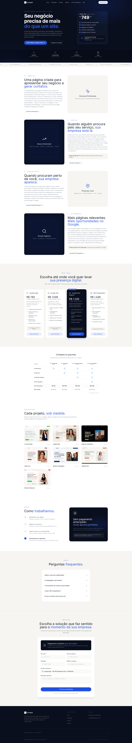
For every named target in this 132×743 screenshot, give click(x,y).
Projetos (67, 2)
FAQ (84, 2)
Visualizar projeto (36, 434)
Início (48, 2)
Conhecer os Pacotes (56, 42)
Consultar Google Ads (74, 162)
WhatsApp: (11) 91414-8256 (94, 715)
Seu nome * (43, 653)
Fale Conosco (103, 2)
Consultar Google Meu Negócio (33, 205)
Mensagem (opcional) (46, 675)
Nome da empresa (71, 653)
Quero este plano (34, 334)
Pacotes (61, 2)
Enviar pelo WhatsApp (67, 689)
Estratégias (54, 2)
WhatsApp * (44, 661)
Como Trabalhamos (76, 2)
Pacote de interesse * (46, 668)
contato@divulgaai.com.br (94, 718)
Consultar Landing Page (32, 111)
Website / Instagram (71, 661)
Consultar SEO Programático (76, 253)
